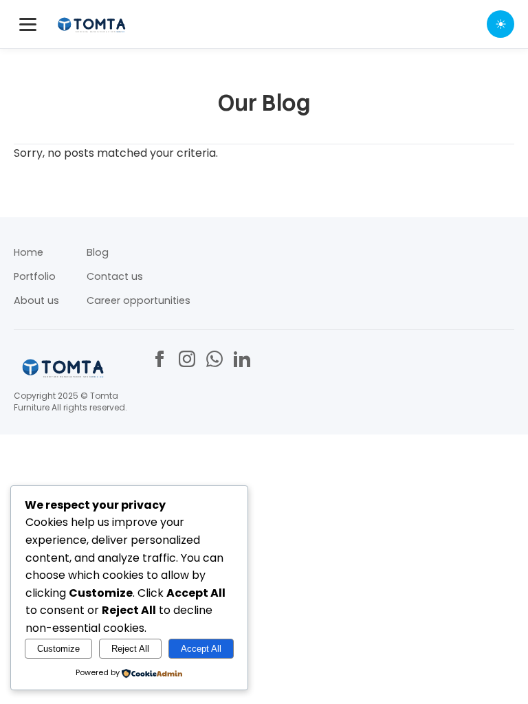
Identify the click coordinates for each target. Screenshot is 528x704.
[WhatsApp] (214, 359)
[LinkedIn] (242, 359)
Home (28, 252)
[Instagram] (187, 359)
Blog (98, 252)
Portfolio (35, 276)
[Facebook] (159, 359)
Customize (58, 649)
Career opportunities (138, 300)
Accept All (201, 649)
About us (36, 300)
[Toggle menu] (28, 24)
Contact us (115, 276)
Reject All (130, 649)
